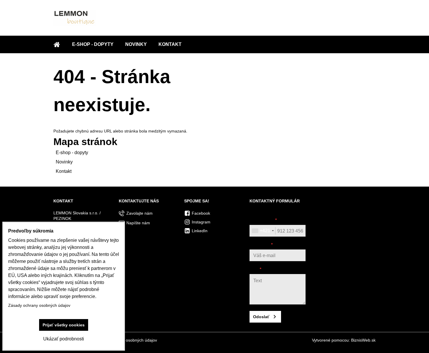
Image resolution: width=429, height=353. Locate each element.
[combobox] (262, 230)
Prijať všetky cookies (64, 325)
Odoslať (261, 316)
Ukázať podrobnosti (63, 338)
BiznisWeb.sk (363, 340)
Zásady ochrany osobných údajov (126, 340)
